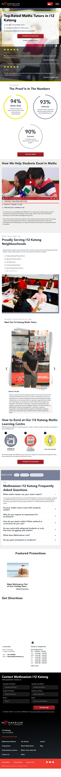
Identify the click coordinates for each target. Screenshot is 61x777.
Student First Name (8, 691)
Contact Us (5, 754)
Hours (16, 475)
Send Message (44, 707)
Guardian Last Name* (37, 684)
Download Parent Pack (9, 736)
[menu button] (50, 4)
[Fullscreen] (57, 198)
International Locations (9, 750)
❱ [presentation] (54, 368)
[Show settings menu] (54, 198)
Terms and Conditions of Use (37, 711)
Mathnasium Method (9, 741)
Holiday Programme (37, 475)
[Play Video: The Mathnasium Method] (31, 182)
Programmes (6, 746)
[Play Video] (3, 198)
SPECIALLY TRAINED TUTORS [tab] (12, 204)
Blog (41, 746)
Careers (42, 741)
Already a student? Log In (30, 40)
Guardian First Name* (9, 684)
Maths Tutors (28, 750)
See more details (30, 154)
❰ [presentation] (6, 368)
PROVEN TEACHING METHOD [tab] (14, 201)
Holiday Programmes (22, 589)
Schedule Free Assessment (30, 36)
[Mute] (51, 198)
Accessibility (6, 762)
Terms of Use (30, 762)
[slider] (29, 198)
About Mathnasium (27, 746)
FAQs (23, 754)
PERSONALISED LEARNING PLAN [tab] (13, 207)
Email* (33, 698)
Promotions (24, 475)
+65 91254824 (7, 733)
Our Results (25, 741)
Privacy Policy (50, 711)
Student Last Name (37, 691)
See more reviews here (50, 60)
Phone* (5, 698)
